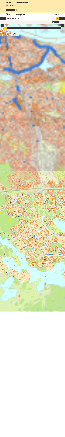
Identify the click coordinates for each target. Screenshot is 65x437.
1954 (20, 27)
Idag (5, 27)
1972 (14, 27)
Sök (57, 18)
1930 (33, 27)
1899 (45, 27)
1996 (8, 27)
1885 (51, 27)
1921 (36, 27)
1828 (60, 27)
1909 (42, 27)
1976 (11, 27)
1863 (54, 27)
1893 (48, 27)
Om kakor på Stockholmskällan (11, 7)
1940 (26, 27)
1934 (29, 27)
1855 (57, 27)
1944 (23, 27)
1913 (38, 27)
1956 (17, 27)
